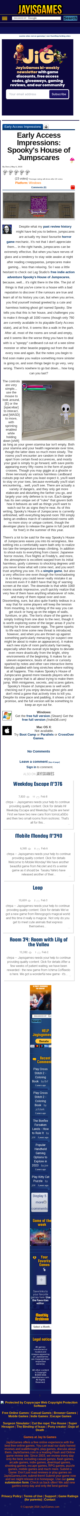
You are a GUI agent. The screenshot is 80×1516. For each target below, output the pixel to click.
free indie (58, 272)
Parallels (47, 734)
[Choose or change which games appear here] (44, 1269)
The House (58, 1423)
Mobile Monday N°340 (38, 835)
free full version (38, 716)
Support (50, 1496)
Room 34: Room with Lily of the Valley (39, 942)
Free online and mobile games (42, 10)
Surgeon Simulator (16, 1423)
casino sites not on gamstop (32, 36)
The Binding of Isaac (31, 1426)
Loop (38, 887)
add (41, 1280)
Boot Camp (28, 734)
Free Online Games (15, 1412)
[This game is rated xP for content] (73, 188)
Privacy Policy (11, 1496)
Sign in (31, 767)
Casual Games (41, 1412)
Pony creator (57, 1426)
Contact (49, 1499)
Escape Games (60, 1416)
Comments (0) (38, 187)
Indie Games (39, 1416)
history (66, 226)
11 (34, 796)
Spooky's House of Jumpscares (46, 277)
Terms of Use (33, 1496)
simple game (52, 571)
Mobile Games (18, 1416)
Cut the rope (40, 1423)
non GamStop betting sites (59, 36)
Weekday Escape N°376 (37, 784)
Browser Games (65, 1412)
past (46, 226)
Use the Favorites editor (41, 1300)
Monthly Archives (42, 1317)
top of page (54, 762)
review (55, 226)
